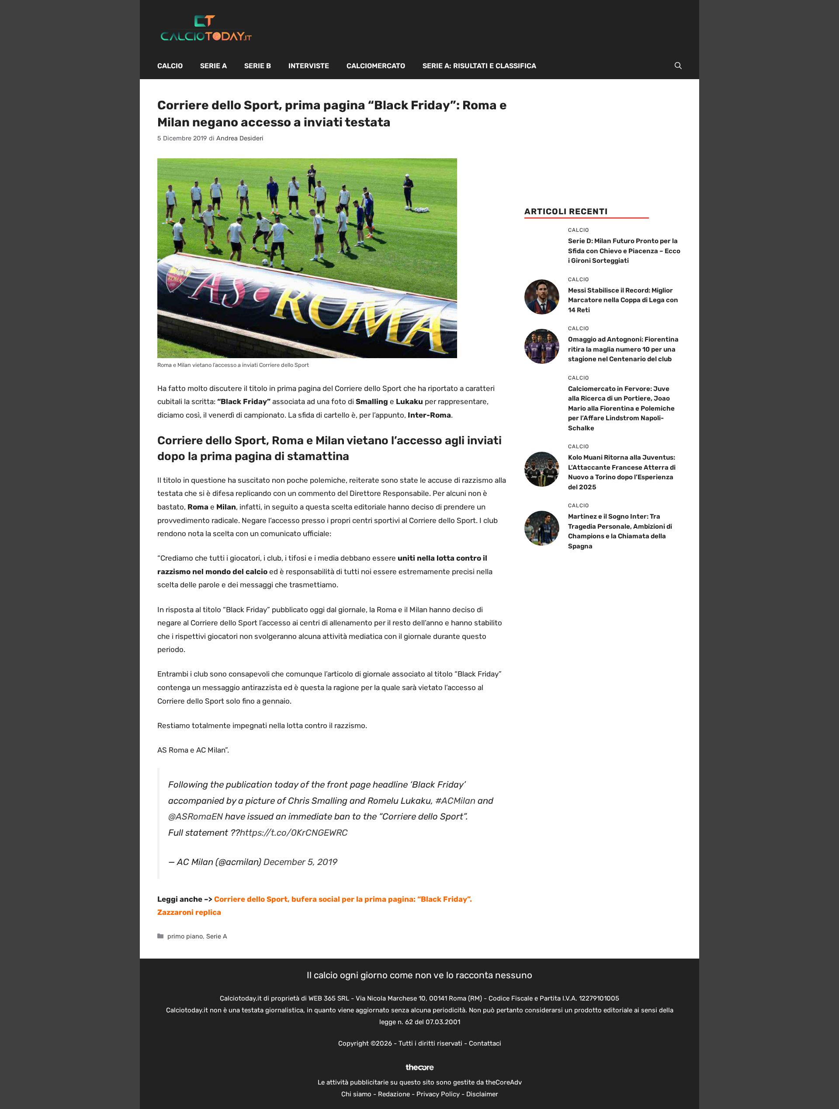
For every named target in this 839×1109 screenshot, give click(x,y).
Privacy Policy (438, 1094)
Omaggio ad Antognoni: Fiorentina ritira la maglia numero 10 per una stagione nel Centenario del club (623, 349)
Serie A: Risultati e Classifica (479, 66)
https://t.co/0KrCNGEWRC (294, 832)
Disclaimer (482, 1094)
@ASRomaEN (195, 816)
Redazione (394, 1094)
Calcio (170, 66)
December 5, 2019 (300, 862)
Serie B (257, 66)
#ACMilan (455, 800)
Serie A (213, 66)
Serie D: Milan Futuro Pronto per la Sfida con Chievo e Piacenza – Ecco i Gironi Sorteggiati (624, 251)
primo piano (185, 936)
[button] (678, 66)
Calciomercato (376, 66)
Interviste (308, 66)
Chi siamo (356, 1094)
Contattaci (485, 1043)
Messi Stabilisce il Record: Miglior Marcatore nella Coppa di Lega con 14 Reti (623, 300)
